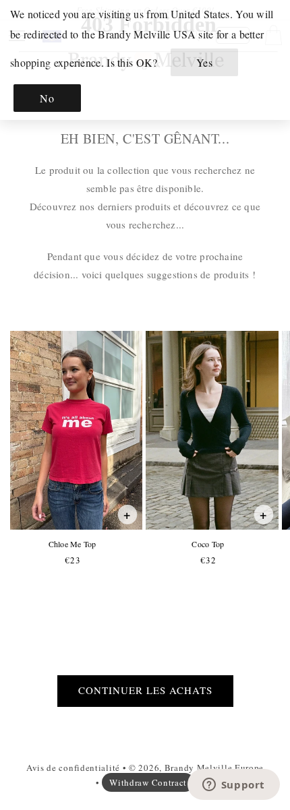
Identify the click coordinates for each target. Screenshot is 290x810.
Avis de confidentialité (73, 767)
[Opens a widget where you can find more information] (233, 786)
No (47, 98)
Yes (204, 62)
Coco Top (207, 544)
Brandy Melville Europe (214, 767)
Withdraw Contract (148, 782)
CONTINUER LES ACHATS (145, 690)
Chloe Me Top (72, 544)
